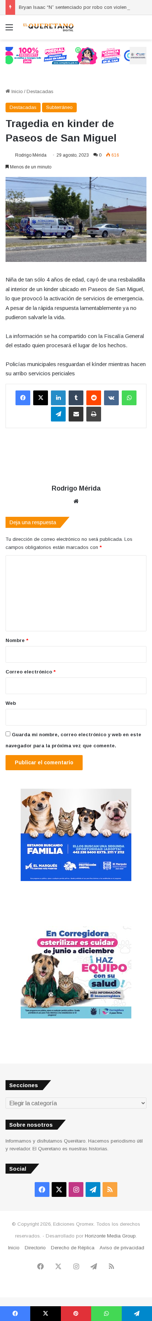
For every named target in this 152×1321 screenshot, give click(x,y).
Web (11, 703)
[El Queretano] (47, 27)
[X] (40, 397)
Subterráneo (59, 107)
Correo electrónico (31, 672)
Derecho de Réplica (72, 1247)
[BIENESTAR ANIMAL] (76, 879)
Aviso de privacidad (122, 1247)
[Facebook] (22, 397)
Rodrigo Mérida (30, 155)
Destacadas (40, 91)
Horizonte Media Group (110, 1236)
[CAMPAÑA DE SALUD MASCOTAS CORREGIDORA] (76, 1017)
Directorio (35, 1247)
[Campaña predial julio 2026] (76, 55)
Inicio (16, 91)
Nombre (17, 640)
